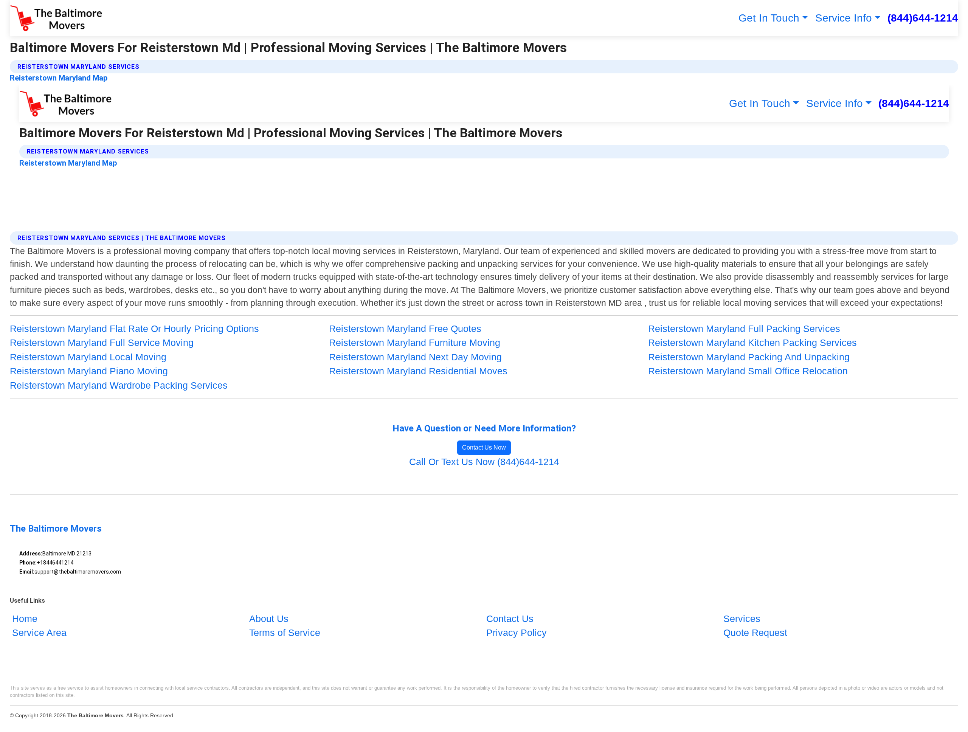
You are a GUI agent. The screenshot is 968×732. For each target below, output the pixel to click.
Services (741, 618)
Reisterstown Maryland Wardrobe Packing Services (119, 385)
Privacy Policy (516, 632)
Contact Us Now (484, 447)
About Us (269, 618)
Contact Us (510, 618)
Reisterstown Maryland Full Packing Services (744, 328)
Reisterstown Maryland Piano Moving (89, 371)
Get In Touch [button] (768, 18)
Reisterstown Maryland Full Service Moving (102, 342)
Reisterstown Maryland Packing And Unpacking (749, 357)
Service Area (39, 632)
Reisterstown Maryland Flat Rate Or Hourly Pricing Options (134, 328)
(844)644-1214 (922, 18)
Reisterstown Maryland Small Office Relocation (748, 371)
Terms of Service (284, 632)
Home (24, 618)
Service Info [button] (843, 18)
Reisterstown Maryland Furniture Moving (414, 342)
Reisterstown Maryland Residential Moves (418, 371)
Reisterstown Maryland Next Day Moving (415, 357)
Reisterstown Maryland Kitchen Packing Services (752, 342)
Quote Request (755, 632)
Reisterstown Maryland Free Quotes (405, 328)
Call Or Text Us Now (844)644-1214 (484, 461)
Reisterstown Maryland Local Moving (88, 357)
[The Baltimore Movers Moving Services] (56, 18)
